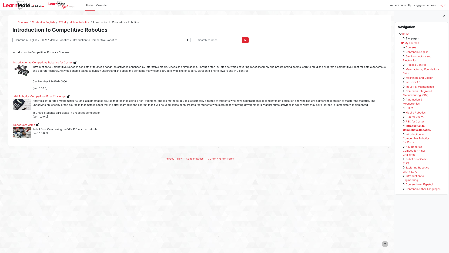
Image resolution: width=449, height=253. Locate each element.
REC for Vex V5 (415, 117)
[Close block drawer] (444, 16)
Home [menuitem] (89, 5)
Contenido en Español (419, 184)
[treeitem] (421, 111)
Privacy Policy (174, 158)
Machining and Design (419, 77)
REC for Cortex (415, 121)
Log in (442, 5)
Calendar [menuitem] (102, 5)
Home (405, 34)
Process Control (416, 64)
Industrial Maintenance (420, 86)
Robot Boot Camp (24, 124)
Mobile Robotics (416, 112)
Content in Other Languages (423, 189)
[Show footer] (385, 244)
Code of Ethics (195, 158)
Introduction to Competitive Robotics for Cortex (416, 138)
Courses (411, 47)
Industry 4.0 (413, 82)
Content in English (417, 52)
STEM (409, 108)
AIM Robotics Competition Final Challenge (414, 150)
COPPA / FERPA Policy (221, 158)
